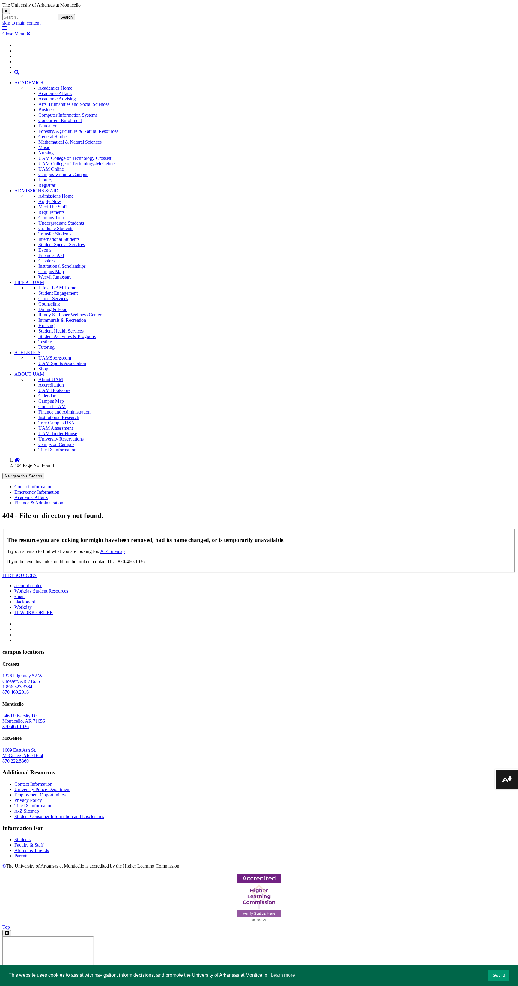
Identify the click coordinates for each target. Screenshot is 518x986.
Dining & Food (52, 309)
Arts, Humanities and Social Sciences (73, 104)
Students (22, 839)
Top (6, 927)
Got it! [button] (499, 975)
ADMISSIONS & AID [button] (36, 190)
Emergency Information (36, 491)
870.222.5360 (15, 760)
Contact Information (33, 486)
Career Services (53, 298)
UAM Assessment (55, 428)
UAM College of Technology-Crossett (74, 158)
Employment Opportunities (40, 794)
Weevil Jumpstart (54, 276)
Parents (21, 855)
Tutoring (46, 347)
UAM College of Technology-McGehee (76, 163)
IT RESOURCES (19, 575)
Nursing (46, 152)
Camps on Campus (56, 444)
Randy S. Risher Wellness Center (69, 314)
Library (45, 179)
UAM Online (51, 169)
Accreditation (51, 384)
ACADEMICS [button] (28, 82)
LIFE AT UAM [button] (29, 282)
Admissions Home (55, 196)
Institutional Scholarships (62, 266)
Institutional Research (58, 417)
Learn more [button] (283, 975)
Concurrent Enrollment (60, 120)
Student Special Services (61, 244)
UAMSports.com (54, 357)
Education (48, 125)
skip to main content (21, 22)
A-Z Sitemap (112, 551)
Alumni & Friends (31, 850)
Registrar (46, 185)
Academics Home (55, 88)
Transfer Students (54, 233)
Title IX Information (57, 449)
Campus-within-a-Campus (63, 174)
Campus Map (51, 271)
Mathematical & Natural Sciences (70, 142)
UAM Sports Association (62, 363)
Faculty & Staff (28, 844)
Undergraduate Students (61, 223)
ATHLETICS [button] (27, 352)
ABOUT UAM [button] (29, 374)
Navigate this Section (23, 476)
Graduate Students (55, 228)
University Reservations (61, 438)
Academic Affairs (55, 93)
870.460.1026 (15, 726)
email (19, 596)
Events (44, 249)
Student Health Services (61, 330)
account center (28, 585)
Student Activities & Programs (67, 336)
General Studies (53, 136)
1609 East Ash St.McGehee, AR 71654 (22, 753)
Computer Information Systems (67, 115)
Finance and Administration (64, 411)
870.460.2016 (15, 692)
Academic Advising (57, 98)
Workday (23, 607)
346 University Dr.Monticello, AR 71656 (23, 718)
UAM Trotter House (57, 433)
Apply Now (49, 201)
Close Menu (14, 33)
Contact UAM (52, 406)
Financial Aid (51, 255)
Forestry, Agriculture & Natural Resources (78, 131)
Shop (43, 368)
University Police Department (42, 789)
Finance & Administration (38, 502)
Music (44, 147)
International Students (58, 239)
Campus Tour (51, 217)
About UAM (50, 379)
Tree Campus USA (56, 422)
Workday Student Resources (41, 590)
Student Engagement (58, 293)
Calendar (46, 395)
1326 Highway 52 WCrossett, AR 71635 (22, 678)
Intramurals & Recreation (62, 320)
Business (46, 109)
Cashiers (46, 260)
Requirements (51, 212)
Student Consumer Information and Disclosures (59, 816)
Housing (46, 325)
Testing (45, 341)
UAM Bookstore (54, 390)
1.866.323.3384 (17, 686)
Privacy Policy (28, 800)
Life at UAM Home (57, 287)
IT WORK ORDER (33, 612)
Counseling (49, 303)
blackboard (24, 601)
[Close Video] (6, 933)
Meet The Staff (52, 206)
